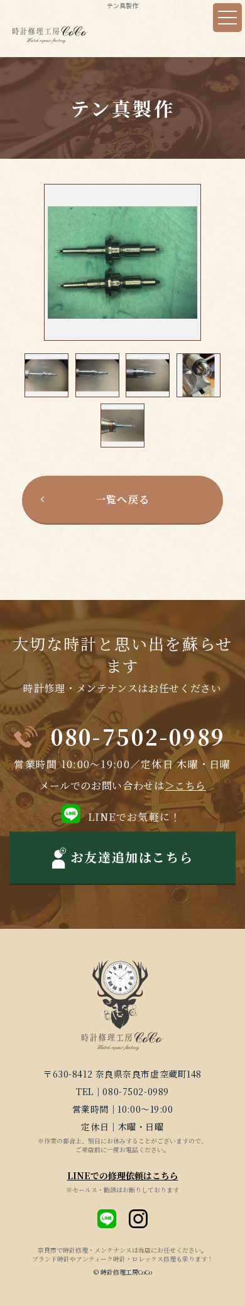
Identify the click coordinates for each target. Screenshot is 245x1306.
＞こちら (186, 785)
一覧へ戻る (122, 499)
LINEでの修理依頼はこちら (122, 1175)
